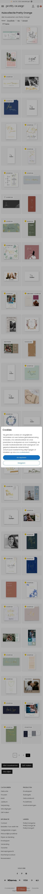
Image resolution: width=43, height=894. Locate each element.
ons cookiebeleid (22, 452)
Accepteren (21, 457)
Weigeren (21, 463)
